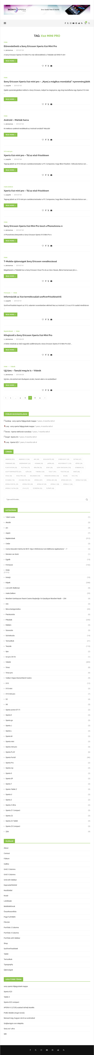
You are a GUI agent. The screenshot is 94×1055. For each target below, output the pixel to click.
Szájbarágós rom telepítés (14, 1023)
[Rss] (81, 23)
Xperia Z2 (48, 816)
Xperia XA (14, 437)
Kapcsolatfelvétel (10, 885)
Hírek (8, 570)
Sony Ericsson (64, 467)
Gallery (6, 864)
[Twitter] (68, 23)
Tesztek (64, 472)
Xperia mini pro (48, 747)
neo (48, 604)
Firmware (10, 463)
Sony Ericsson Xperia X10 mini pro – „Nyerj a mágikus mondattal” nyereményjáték (47, 81)
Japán (50, 463)
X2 (48, 699)
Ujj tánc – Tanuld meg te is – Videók (22, 370)
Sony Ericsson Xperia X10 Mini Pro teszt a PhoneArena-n (33, 226)
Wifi (5, 1034)
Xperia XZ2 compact (11, 1002)
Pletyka (25, 467)
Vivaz (8, 476)
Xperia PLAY (48, 752)
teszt (52, 472)
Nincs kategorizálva (48, 609)
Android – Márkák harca (16, 120)
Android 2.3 (24, 459)
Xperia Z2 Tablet (48, 821)
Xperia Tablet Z (48, 789)
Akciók (48, 522)
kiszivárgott (64, 463)
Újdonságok (8, 970)
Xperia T (48, 784)
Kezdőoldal (8, 890)
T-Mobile (40, 472)
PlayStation (11, 467)
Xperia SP (41, 484)
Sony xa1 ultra (9, 1029)
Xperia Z (55, 484)
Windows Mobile (51, 476)
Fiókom (6, 859)
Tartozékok (48, 641)
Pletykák (48, 620)
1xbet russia (48, 517)
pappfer (8, 85)
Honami (39, 463)
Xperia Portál (11, 484)
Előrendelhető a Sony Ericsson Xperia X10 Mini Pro (30, 46)
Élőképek (37, 488)
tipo (48, 651)
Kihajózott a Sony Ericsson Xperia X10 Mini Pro (28, 335)
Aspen (48, 533)
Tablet (6, 954)
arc (48, 528)
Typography (8, 964)
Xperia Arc (52, 480)
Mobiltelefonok (9, 906)
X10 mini (48, 688)
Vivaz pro (21, 476)
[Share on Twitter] (48, 66)
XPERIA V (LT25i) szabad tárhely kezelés (19, 1007)
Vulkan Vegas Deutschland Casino (48, 678)
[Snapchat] (76, 23)
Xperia (38, 480)
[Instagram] (70, 23)
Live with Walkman (48, 588)
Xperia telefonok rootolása (21, 432)
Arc (36, 459)
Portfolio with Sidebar (12, 938)
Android (10, 459)
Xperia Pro (27, 484)
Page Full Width (10, 917)
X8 (65, 476)
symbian (79, 467)
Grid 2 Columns (9, 869)
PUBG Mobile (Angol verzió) (14, 1013)
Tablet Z (7, 997)
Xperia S (48, 773)
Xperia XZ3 (14, 442)
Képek (79, 463)
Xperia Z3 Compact (48, 826)
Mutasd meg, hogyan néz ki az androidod (19, 1018)
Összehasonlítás (10, 912)
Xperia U (48, 794)
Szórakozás (48, 636)
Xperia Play (81, 480)
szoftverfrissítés (13, 472)
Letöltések (8, 901)
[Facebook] (65, 23)
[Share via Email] (51, 66)
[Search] (89, 23)
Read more (10, 61)
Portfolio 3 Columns (11, 933)
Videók (48, 662)
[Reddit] (79, 23)
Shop (6, 943)
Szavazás (48, 630)
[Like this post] (43, 66)
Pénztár (7, 922)
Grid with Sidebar (10, 880)
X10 (75, 476)
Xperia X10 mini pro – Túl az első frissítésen (26, 155)
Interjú (48, 577)
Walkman (35, 476)
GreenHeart (25, 463)
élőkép (50, 488)
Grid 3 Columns (9, 874)
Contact (7, 853)
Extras (77, 459)
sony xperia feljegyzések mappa (24, 421)
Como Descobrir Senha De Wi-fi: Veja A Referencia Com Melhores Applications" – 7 (48, 549)
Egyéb (48, 559)
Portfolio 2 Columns (11, 927)
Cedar (48, 544)
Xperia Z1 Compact (48, 810)
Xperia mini (48, 741)
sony (49, 467)
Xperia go (48, 720)
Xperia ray (48, 768)
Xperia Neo (66, 480)
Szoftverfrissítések (11, 949)
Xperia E (48, 715)
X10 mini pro (24, 480)
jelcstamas (9, 50)
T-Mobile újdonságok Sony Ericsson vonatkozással (30, 261)
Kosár (6, 896)
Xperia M (48, 736)
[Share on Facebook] (45, 66)
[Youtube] (73, 23)
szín (28, 472)
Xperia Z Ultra (11, 488)
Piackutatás (48, 614)
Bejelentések (48, 538)
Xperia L (48, 731)
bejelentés (48, 459)
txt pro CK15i (48, 657)
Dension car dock (48, 554)
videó (76, 472)
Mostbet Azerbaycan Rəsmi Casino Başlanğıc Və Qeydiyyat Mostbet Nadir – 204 (48, 598)
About (6, 848)
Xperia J (48, 726)
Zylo (26, 488)
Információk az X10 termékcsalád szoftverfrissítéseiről (32, 296)
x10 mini (10, 480)
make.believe (48, 593)
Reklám (38, 467)
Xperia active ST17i (48, 710)
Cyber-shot (63, 459)
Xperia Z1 (68, 484)
